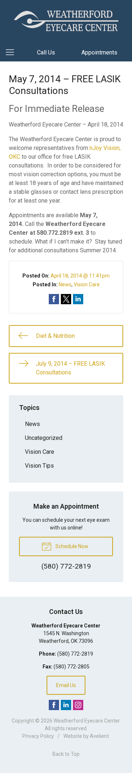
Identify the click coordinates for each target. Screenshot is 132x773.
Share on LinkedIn (78, 299)
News (65, 284)
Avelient (99, 736)
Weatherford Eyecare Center (87, 721)
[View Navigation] (12, 52)
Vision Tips (39, 465)
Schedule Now (71, 546)
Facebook (54, 705)
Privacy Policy (38, 736)
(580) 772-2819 (75, 654)
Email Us (66, 685)
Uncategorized (43, 437)
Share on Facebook (54, 299)
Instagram (78, 705)
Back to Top (66, 754)
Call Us (46, 52)
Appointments (99, 52)
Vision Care (87, 284)
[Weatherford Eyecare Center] (66, 20)
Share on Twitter (66, 299)
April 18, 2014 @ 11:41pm (80, 276)
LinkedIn (66, 705)
